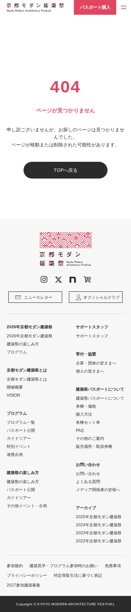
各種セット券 (88, 422)
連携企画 (15, 454)
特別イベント (19, 446)
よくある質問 (88, 481)
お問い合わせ (88, 473)
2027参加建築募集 (23, 585)
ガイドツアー (19, 438)
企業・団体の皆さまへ (96, 363)
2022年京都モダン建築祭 (99, 541)
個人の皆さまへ (90, 371)
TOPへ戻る (66, 170)
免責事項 (113, 565)
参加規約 (15, 565)
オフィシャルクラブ (101, 297)
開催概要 (15, 387)
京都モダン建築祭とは (27, 379)
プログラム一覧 (21, 422)
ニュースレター (38, 297)
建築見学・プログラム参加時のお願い (64, 565)
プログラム (17, 352)
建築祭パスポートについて (100, 398)
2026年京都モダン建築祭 (29, 336)
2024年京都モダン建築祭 (99, 525)
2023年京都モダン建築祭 (99, 533)
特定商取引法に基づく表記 (78, 575)
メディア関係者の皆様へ (98, 489)
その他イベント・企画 (27, 505)
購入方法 (84, 414)
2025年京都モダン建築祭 (99, 517)
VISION (13, 395)
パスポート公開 (21, 430)
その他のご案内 (90, 438)
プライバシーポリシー (27, 575)
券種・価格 (86, 406)
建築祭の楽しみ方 (23, 344)
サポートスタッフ (92, 336)
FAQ (80, 430)
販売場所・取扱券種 (94, 446)
